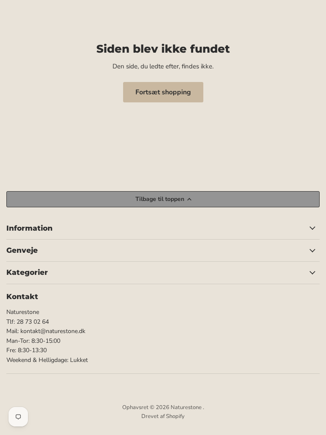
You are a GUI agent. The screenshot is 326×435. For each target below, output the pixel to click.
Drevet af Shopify (163, 416)
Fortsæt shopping (163, 92)
